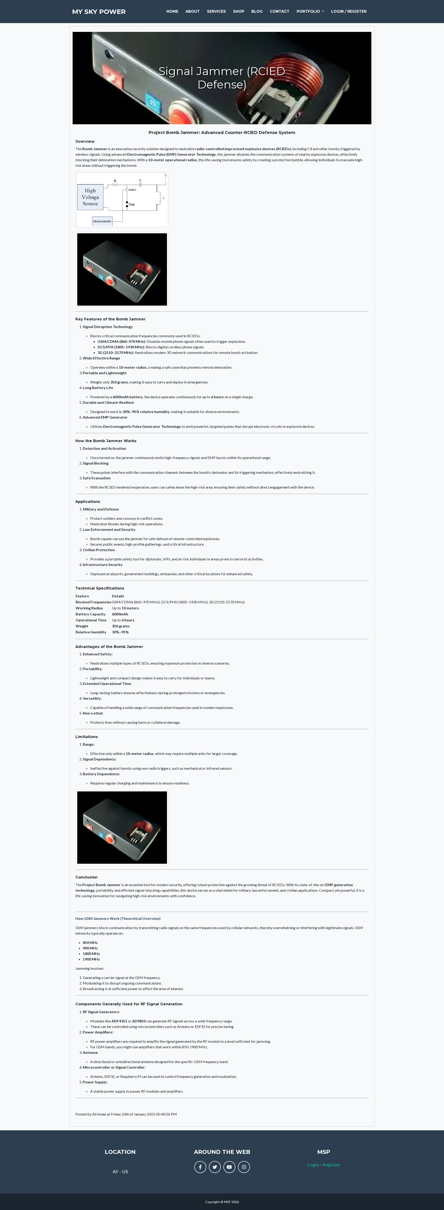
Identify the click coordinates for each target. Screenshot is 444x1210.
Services (216, 11)
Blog (257, 11)
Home (172, 11)
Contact (280, 11)
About (192, 11)
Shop (238, 11)
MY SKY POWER (99, 11)
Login (313, 1164)
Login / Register (349, 11)
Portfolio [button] (309, 11)
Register (331, 1164)
